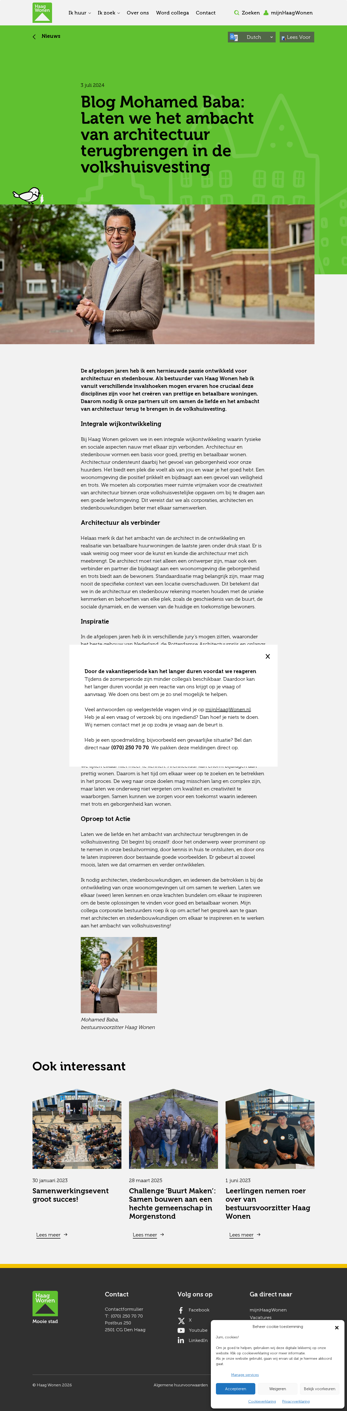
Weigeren (277, 1389)
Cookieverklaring (262, 1401)
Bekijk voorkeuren (319, 1389)
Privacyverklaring (296, 1401)
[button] (336, 1326)
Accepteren (235, 1389)
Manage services (245, 1375)
